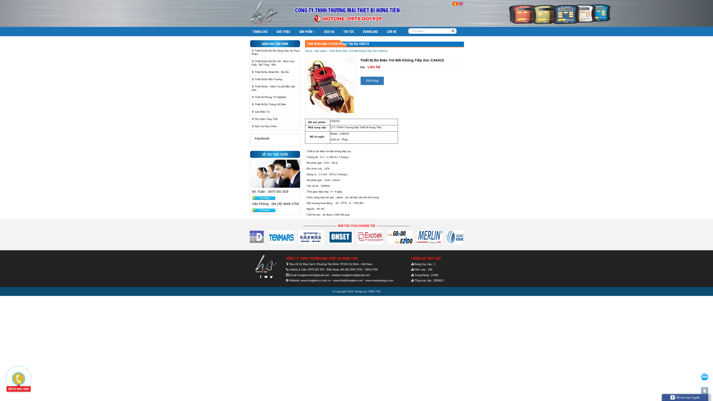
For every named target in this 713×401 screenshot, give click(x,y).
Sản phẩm (306, 31)
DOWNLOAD (370, 31)
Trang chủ (260, 31)
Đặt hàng (372, 80)
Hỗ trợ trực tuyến (687, 397)
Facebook (262, 138)
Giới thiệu (283, 31)
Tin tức (348, 31)
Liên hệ (391, 31)
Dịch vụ (329, 31)
